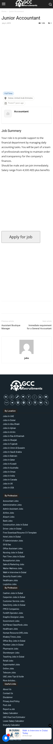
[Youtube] (41, 403)
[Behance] (6, 397)
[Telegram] (23, 403)
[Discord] (23, 397)
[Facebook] (28, 397)
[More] (35, 30)
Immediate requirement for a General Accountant (39, 327)
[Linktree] (46, 403)
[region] (26, 718)
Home (3, 11)
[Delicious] (17, 397)
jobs (26, 358)
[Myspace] (6, 403)
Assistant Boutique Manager (10, 327)
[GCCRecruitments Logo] (26, 385)
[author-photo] (26, 354)
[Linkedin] (40, 397)
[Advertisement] (26, 63)
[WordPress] (35, 403)
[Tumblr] (29, 403)
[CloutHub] (11, 397)
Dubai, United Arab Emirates (20, 98)
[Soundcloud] (12, 403)
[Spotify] (18, 403)
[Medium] (46, 397)
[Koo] (34, 397)
